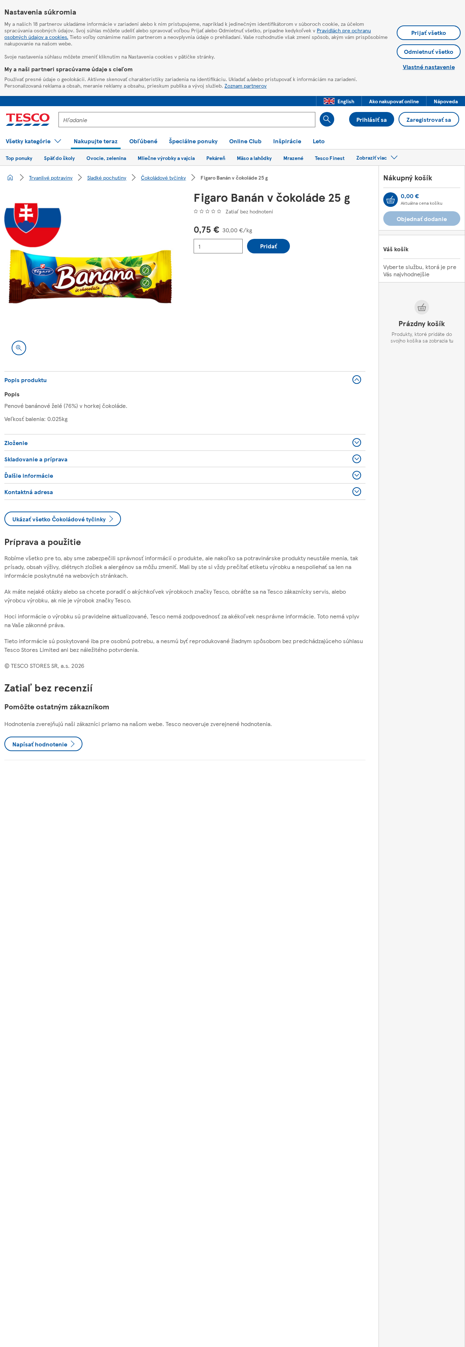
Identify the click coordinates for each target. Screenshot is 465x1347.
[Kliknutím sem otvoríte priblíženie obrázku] (19, 348)
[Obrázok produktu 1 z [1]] (90, 276)
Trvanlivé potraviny (51, 177)
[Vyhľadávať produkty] (327, 119)
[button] (338, 101)
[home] (10, 177)
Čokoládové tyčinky (163, 177)
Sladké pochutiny (106, 177)
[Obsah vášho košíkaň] (390, 199)
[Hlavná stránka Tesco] (28, 119)
